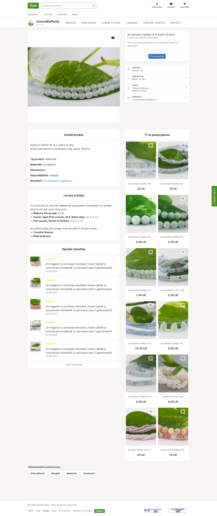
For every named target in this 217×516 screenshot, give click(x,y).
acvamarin (89, 473)
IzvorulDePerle (47, 21)
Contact (175, 23)
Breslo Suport (214, 195)
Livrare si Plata (111, 23)
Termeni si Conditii (82, 510)
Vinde (46, 510)
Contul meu (157, 7)
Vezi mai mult (74, 364)
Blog (54, 510)
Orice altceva (38, 473)
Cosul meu (184, 7)
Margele (55, 473)
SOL (38, 510)
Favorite (171, 7)
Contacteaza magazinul (57, 180)
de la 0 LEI (92, 217)
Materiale (72, 473)
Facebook (65, 510)
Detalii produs (73, 134)
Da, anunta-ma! (157, 56)
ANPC (31, 510)
